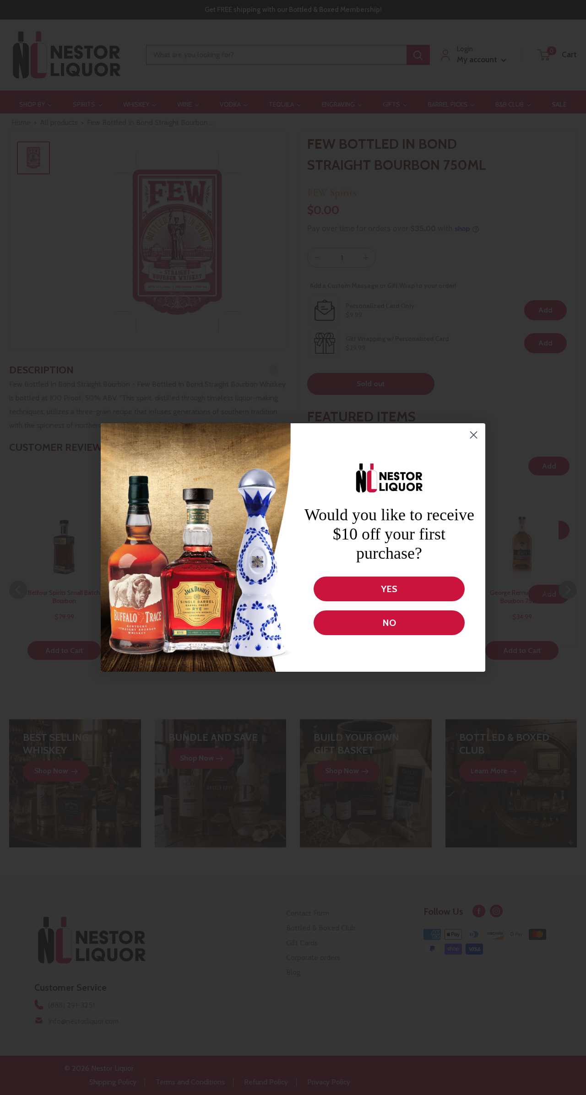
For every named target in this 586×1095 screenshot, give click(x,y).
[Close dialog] (474, 435)
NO (389, 622)
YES (389, 588)
